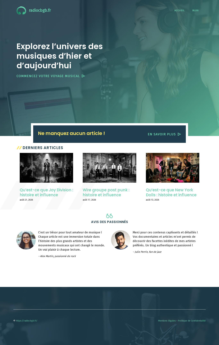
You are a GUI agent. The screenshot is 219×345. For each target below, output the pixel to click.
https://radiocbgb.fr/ (26, 320)
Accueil (179, 10)
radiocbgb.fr (40, 10)
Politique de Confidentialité (192, 320)
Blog (195, 10)
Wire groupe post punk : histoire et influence (106, 192)
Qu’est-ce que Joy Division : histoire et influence (46, 192)
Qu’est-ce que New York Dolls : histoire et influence (171, 192)
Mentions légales (167, 320)
